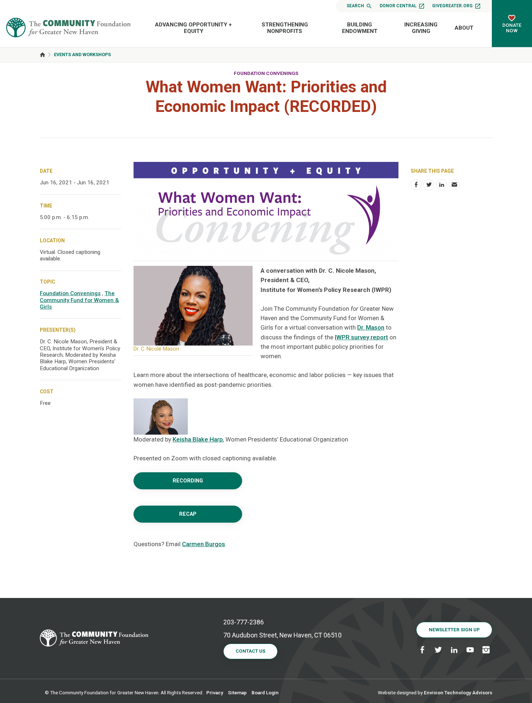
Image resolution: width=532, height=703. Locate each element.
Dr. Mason (370, 327)
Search (355, 5)
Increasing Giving (421, 27)
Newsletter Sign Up (454, 629)
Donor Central (398, 5)
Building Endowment (359, 27)
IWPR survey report (361, 337)
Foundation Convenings (266, 73)
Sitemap (237, 692)
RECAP (188, 514)
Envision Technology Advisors (458, 692)
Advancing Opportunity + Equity (193, 27)
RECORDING (188, 481)
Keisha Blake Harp (198, 439)
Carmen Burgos (203, 544)
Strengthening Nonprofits (285, 27)
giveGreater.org (452, 5)
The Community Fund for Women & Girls (79, 300)
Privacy (214, 692)
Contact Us (250, 651)
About (464, 28)
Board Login (265, 692)
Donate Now (512, 27)
